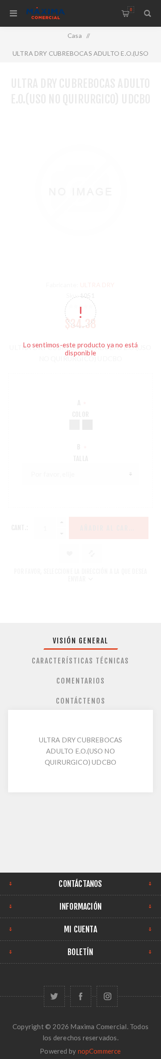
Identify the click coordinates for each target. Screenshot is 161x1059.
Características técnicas (80, 660)
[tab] (80, 641)
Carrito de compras (131, 9)
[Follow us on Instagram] (107, 996)
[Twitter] (54, 996)
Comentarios (80, 680)
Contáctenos (81, 700)
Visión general (81, 640)
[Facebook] (80, 996)
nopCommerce (99, 1051)
